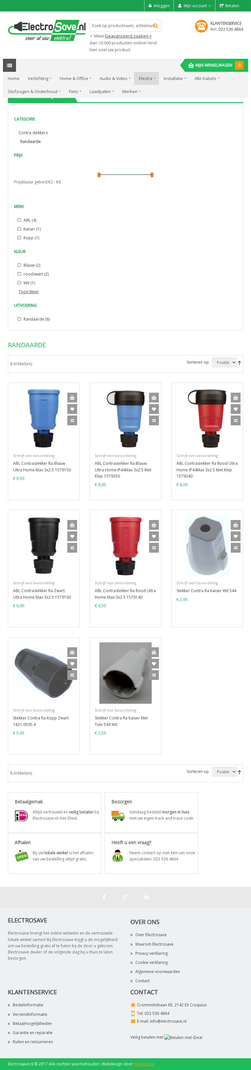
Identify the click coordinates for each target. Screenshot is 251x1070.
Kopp (31, 238)
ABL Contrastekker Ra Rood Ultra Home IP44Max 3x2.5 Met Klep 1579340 (207, 470)
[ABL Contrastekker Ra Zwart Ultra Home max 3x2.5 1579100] (44, 545)
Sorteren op (198, 362)
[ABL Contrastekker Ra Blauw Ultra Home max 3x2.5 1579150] (44, 418)
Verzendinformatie (30, 1014)
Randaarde (36, 319)
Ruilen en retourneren (33, 1042)
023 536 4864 (230, 29)
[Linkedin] (147, 897)
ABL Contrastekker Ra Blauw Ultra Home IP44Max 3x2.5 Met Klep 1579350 (123, 470)
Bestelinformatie (28, 1005)
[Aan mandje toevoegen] (72, 397)
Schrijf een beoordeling (34, 455)
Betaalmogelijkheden (32, 1023)
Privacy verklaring (151, 953)
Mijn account (195, 5)
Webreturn (144, 1064)
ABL (29, 220)
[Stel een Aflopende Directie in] (239, 362)
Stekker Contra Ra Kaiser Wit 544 (206, 590)
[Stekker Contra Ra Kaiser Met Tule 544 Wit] (125, 673)
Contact (142, 980)
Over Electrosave (151, 934)
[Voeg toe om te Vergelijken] (72, 420)
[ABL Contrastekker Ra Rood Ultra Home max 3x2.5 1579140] (125, 545)
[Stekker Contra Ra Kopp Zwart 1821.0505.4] (44, 673)
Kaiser (32, 229)
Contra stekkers (33, 132)
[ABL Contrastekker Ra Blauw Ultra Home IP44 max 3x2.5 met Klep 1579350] (125, 418)
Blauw (31, 265)
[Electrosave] (47, 30)
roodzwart (36, 274)
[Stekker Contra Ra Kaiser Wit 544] (207, 545)
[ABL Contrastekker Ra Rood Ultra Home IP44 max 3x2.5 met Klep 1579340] (207, 418)
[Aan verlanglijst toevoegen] (72, 409)
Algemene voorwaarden (157, 971)
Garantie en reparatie (33, 1032)
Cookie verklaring (151, 962)
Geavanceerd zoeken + (128, 36)
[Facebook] (104, 897)
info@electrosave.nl (168, 1021)
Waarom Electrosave (154, 944)
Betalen (232, 5)
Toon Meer (29, 291)
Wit (29, 283)
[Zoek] (155, 25)
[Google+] (125, 897)
